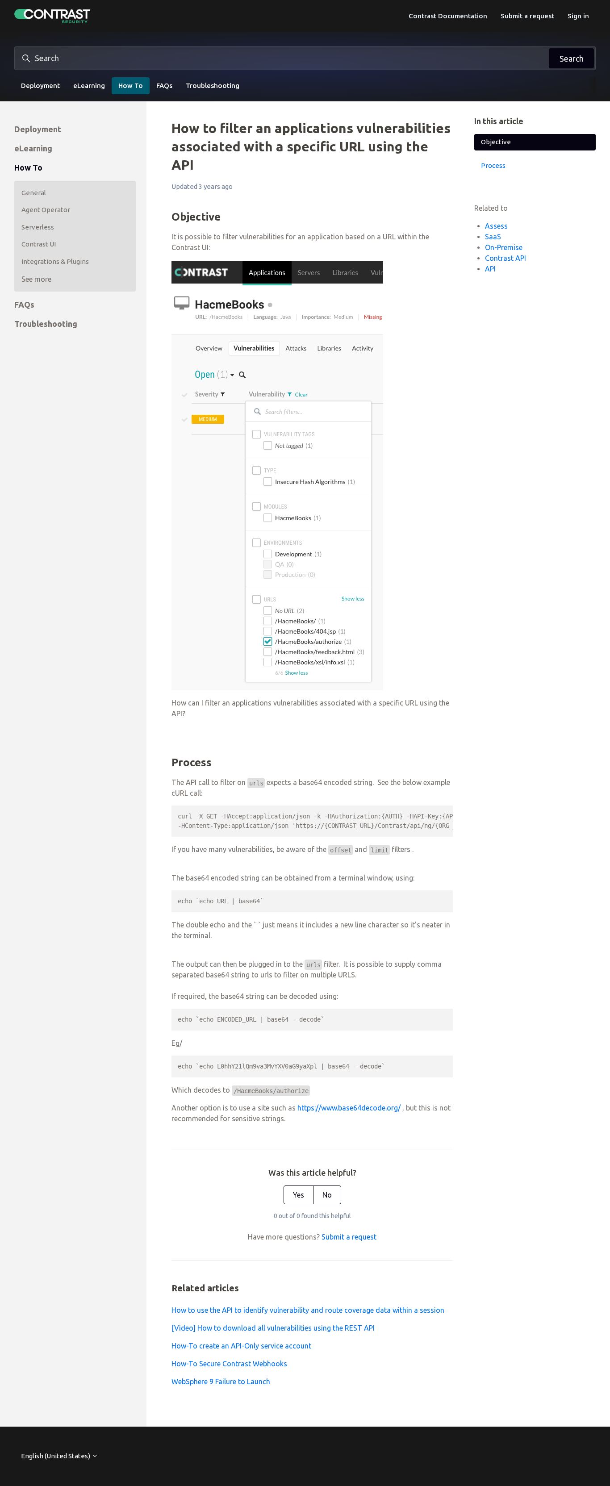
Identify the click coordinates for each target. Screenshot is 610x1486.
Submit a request (527, 16)
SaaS (493, 237)
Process (493, 165)
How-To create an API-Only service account (241, 1346)
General (33, 192)
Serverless (37, 227)
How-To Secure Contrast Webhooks (229, 1364)
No (327, 1195)
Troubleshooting (212, 85)
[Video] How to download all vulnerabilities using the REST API (273, 1328)
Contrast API (505, 258)
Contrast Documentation (448, 16)
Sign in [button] (578, 16)
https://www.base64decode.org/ (349, 1108)
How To (130, 85)
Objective (496, 142)
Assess (496, 226)
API (490, 269)
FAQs (164, 85)
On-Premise (503, 247)
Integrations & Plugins (55, 261)
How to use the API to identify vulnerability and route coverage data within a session (307, 1310)
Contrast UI (38, 244)
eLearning (89, 85)
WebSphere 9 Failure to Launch (220, 1381)
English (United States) (56, 1456)
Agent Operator (45, 209)
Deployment (40, 85)
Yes (298, 1195)
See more (36, 279)
